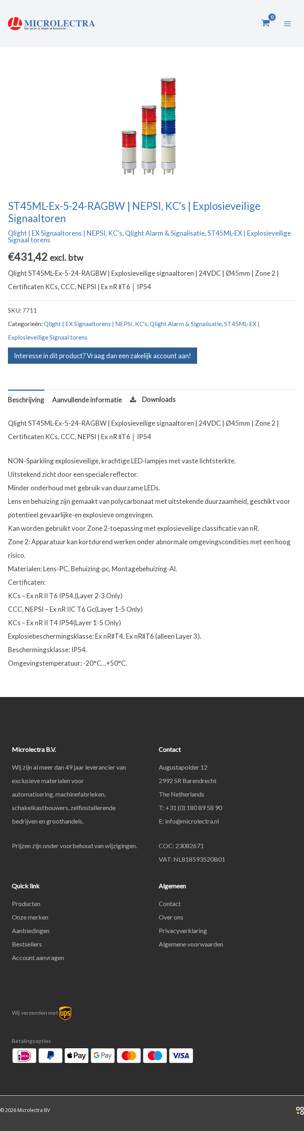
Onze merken (30, 917)
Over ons (171, 917)
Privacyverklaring (183, 930)
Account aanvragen (38, 957)
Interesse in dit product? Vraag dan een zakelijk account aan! (102, 355)
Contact (170, 903)
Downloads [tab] (159, 399)
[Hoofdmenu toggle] (287, 24)
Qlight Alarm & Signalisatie (165, 233)
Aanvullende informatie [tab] (87, 400)
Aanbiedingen (30, 930)
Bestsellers (27, 944)
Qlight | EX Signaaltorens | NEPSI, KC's (65, 233)
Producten (26, 903)
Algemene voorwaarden (191, 944)
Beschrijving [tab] (26, 400)
